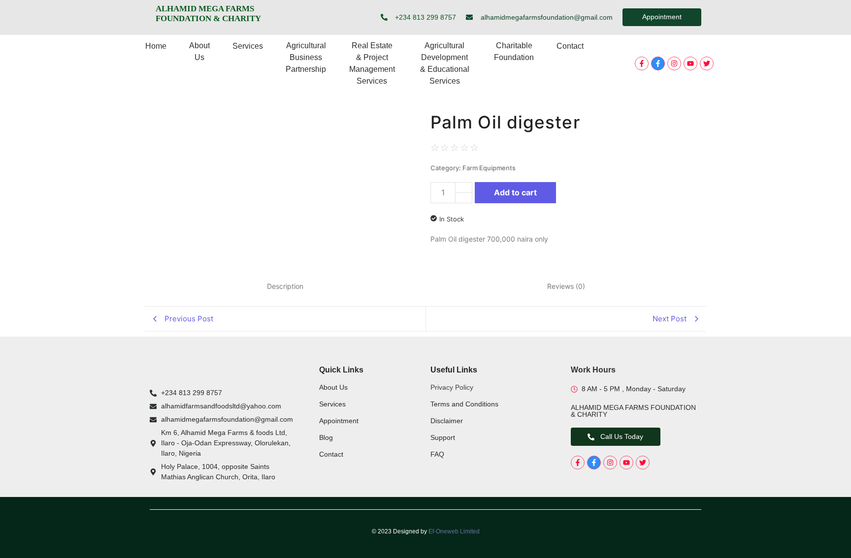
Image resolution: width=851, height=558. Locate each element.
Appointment (339, 421)
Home (155, 46)
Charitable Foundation (514, 51)
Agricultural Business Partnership (306, 57)
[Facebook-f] (642, 63)
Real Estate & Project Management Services (372, 63)
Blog (326, 437)
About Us (199, 51)
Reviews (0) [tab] (566, 286)
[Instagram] (674, 63)
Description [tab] (285, 286)
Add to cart (515, 192)
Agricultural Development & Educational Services (444, 63)
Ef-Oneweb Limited (454, 531)
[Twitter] (707, 63)
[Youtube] (690, 63)
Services (247, 46)
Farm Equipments (489, 168)
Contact (570, 46)
